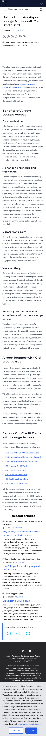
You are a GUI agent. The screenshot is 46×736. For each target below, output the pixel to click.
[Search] (40, 9)
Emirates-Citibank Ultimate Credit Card (23, 457)
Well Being (19, 528)
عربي (41, 3)
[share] (24, 36)
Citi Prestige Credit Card (16, 466)
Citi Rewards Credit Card (16, 474)
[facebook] (4, 36)
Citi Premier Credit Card (15, 470)
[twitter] (8, 36)
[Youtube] (29, 651)
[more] (5, 9)
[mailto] (20, 36)
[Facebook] (16, 651)
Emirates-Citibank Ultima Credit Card (22, 453)
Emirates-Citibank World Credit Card (21, 461)
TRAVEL (20, 30)
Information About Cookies (29, 724)
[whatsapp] (16, 36)
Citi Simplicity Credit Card (16, 483)
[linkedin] (12, 36)
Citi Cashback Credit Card (16, 479)
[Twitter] (23, 651)
